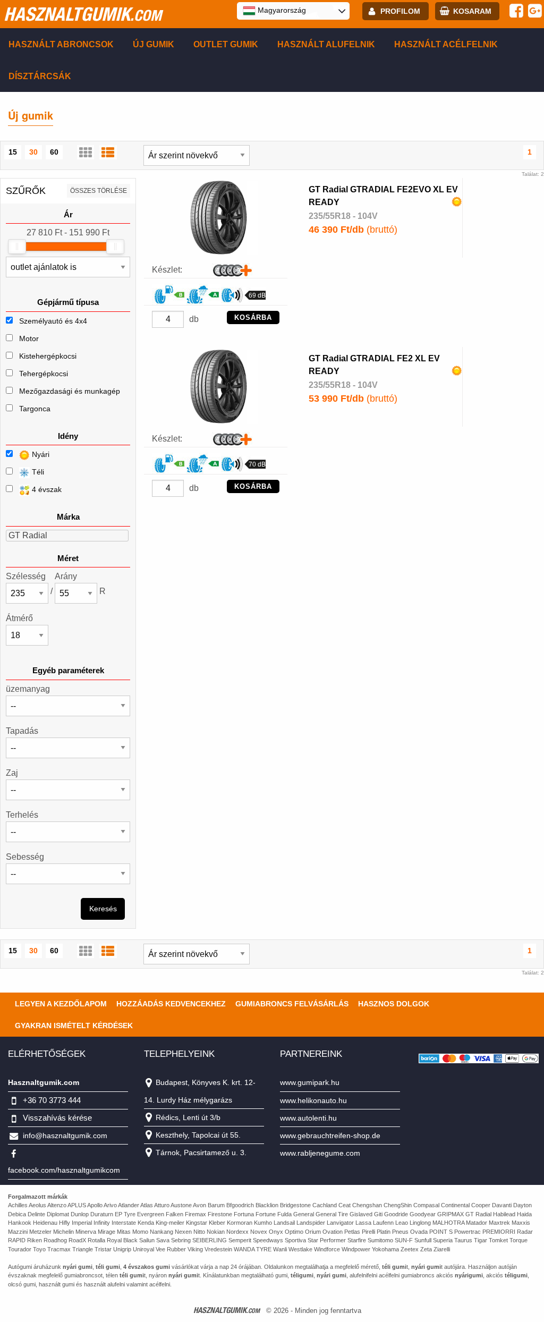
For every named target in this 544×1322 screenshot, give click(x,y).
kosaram (472, 11)
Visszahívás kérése (57, 1117)
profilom (400, 11)
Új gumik (153, 44)
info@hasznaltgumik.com (65, 1135)
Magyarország (281, 10)
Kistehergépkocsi (47, 356)
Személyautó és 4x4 (53, 321)
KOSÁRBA (253, 317)
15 (12, 152)
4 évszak (46, 489)
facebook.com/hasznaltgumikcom (64, 1170)
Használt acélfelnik (446, 44)
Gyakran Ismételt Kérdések (74, 1025)
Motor (29, 338)
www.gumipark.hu (309, 1082)
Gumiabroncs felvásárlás (291, 1003)
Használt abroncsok (61, 44)
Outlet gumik (225, 44)
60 (54, 152)
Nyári (39, 454)
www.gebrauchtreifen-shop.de (330, 1135)
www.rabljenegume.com (320, 1153)
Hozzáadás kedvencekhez (171, 1003)
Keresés (103, 908)
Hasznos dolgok (393, 1003)
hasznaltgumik (83, 14)
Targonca (34, 408)
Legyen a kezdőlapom (61, 1003)
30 (33, 152)
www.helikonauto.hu (313, 1100)
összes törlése (98, 190)
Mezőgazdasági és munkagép (69, 391)
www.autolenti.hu (308, 1118)
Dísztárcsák (39, 76)
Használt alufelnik (326, 44)
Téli (37, 472)
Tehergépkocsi (43, 373)
